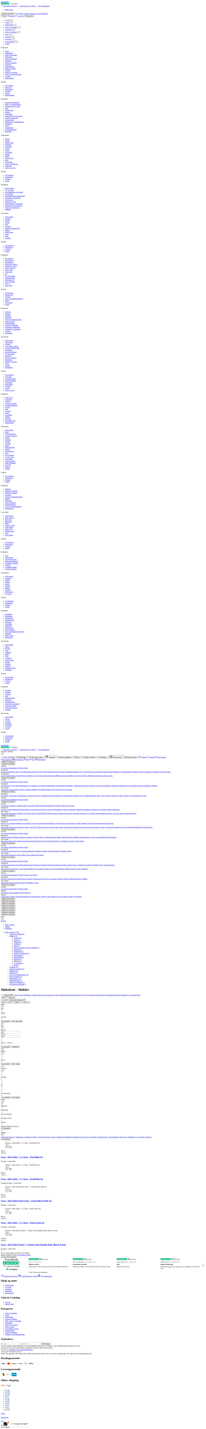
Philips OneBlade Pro (12, 228)
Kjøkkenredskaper (11, 405)
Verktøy (8, 70)
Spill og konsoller (11, 55)
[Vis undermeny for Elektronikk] (15, 25)
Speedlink (8, 725)
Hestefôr (8, 634)
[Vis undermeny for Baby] (10, 34)
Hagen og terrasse (11, 72)
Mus (6, 696)
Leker (7, 51)
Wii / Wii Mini (10, 282)
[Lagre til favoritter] (6, 1147)
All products (9, 85)
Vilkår (3, 1413)
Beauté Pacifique (11, 352)
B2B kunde (9, 10)
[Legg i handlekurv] (10, 1147)
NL (8, 1403)
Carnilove (8, 658)
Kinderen (8, 61)
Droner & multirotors (12, 208)
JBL (6, 225)
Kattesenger (9, 628)
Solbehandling (10, 323)
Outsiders (8, 147)
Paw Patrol (9, 162)
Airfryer (8, 401)
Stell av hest (9, 635)
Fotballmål (8, 114)
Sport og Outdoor (11, 1332)
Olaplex (8, 344)
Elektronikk (9, 53)
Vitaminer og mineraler (13, 329)
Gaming (8, 690)
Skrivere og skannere (12, 704)
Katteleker (8, 624)
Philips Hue (9, 232)
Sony (7, 234)
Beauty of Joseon (11, 362)
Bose (7, 236)
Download (8, 303)
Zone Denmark (10, 434)
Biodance (8, 356)
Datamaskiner (9, 67)
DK (8, 1390)
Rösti (7, 432)
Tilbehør (8, 209)
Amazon (8, 238)
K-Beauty (8, 377)
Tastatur (8, 694)
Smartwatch (9, 200)
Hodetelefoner (10, 698)
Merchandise (9, 78)
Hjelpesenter (9, 1285)
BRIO (7, 156)
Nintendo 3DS (10, 278)
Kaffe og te (9, 398)
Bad (6, 409)
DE (8, 1401)
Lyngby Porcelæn (11, 436)
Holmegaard (9, 451)
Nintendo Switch (11, 266)
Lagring (8, 411)
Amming (8, 495)
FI (8, 1397)
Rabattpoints (9, 1293)
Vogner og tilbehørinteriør (14, 497)
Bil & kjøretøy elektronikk (14, 204)
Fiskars (7, 449)
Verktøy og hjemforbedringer (15, 1334)
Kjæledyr (8, 65)
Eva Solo (8, 594)
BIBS (7, 523)
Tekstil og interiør (11, 493)
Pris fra (3, 1030)
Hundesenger (9, 620)
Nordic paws (9, 660)
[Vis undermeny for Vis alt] (11, 20)
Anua (7, 364)
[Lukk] (2, 754)
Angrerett (8, 1289)
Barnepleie (8, 333)
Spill (6, 108)
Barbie (7, 141)
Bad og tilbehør (10, 503)
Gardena (8, 578)
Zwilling (8, 444)
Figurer (7, 112)
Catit (6, 650)
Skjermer (8, 700)
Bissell (7, 221)
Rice (6, 533)
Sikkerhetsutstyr (10, 505)
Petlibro (7, 666)
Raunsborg (9, 350)
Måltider (8, 489)
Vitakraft (8, 652)
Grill (6, 555)
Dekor (7, 413)
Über (7, 656)
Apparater (8, 399)
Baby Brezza (9, 518)
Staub (7, 445)
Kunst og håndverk (11, 118)
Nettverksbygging (11, 708)
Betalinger (8, 1291)
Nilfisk (7, 580)
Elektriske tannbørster (12, 327)
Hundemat (8, 614)
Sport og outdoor (11, 63)
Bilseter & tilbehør (11, 491)
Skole (7, 126)
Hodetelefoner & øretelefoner (15, 196)
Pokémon (8, 145)
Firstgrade (8, 166)
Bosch (7, 584)
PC (6, 274)
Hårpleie (8, 316)
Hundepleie (9, 618)
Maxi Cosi (8, 529)
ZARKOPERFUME (12, 348)
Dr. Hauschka (9, 354)
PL (8, 1408)
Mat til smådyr (10, 630)
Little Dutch (9, 158)
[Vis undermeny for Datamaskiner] (16, 42)
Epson (7, 719)
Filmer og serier (10, 69)
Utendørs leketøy (11, 130)
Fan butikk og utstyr (12, 1329)
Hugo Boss (9, 342)
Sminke (7, 314)
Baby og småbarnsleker (13, 104)
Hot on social (9, 390)
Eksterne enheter (10, 706)
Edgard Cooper (10, 668)
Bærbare (8, 692)
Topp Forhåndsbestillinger (14, 299)
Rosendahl (8, 459)
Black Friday (9, 1304)
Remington (9, 367)
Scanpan (8, 440)
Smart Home (9, 188)
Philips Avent (9, 531)
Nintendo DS (9, 280)
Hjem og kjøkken (11, 59)
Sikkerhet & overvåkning (13, 206)
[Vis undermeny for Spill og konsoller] (19, 27)
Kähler (7, 469)
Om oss (7, 1302)
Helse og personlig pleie (13, 74)
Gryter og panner (11, 403)
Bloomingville (10, 447)
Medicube (8, 360)
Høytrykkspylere (11, 559)
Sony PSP (8, 286)
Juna (6, 453)
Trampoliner (9, 128)
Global (7, 442)
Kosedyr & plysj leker (12, 106)
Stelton (7, 438)
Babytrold (8, 522)
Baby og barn (9, 925)
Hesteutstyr (9, 637)
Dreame (8, 219)
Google (7, 721)
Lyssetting (8, 415)
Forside (3, 921)
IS (8, 1406)
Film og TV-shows (11, 1325)
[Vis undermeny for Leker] (11, 22)
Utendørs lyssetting (11, 563)
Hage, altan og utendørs (13, 1321)
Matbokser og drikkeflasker (14, 122)
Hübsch (7, 467)
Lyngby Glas (9, 457)
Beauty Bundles (10, 381)
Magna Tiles (9, 143)
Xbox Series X (10, 268)
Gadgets (8, 76)
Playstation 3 (9, 262)
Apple (7, 223)
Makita (7, 588)
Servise (7, 407)
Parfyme (8, 312)
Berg (6, 160)
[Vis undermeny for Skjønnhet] (14, 30)
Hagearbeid (9, 557)
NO (8, 1395)
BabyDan (8, 520)
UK (8, 1393)
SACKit (8, 465)
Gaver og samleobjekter (13, 506)
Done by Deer (10, 525)
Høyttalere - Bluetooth (12, 198)
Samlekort (8, 124)
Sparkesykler (9, 120)
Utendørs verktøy (11, 567)
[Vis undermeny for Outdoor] (12, 37)
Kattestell (8, 626)
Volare (7, 148)
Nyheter (8, 91)
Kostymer (8, 131)
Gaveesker (8, 382)
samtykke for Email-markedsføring (21, 1350)
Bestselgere (9, 89)
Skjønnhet (8, 57)
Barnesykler (9, 110)
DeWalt (7, 586)
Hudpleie (8, 318)
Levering (8, 1287)
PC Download (10, 276)
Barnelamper (9, 508)
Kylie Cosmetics (10, 358)
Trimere (7, 331)
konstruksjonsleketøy (12, 102)
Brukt (7, 301)
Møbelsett (8, 928)
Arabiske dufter (10, 379)
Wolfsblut (8, 670)
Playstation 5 (9, 258)
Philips (7, 230)
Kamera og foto (10, 202)
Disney (7, 150)
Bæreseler (8, 501)
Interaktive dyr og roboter (13, 116)
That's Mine (9, 535)
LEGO (7, 139)
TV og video (9, 190)
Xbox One (8, 270)
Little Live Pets (10, 168)
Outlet (7, 93)
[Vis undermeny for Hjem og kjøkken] (18, 32)
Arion (7, 647)
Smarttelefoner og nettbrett (14, 192)
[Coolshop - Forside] (31, 14)
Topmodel (8, 152)
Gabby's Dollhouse (11, 164)
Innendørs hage (10, 421)
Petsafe (7, 662)
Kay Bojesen (9, 455)
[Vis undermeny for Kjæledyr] (13, 39)
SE (8, 1399)
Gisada (7, 366)
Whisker (8, 664)
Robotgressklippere (11, 561)
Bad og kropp (9, 321)
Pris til (3, 1034)
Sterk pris (8, 87)
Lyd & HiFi (9, 194)
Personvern (4, 1417)
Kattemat (8, 622)
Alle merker (9, 217)
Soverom (8, 419)
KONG (7, 649)
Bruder (7, 154)
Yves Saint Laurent (11, 346)
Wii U (7, 284)
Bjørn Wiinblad (10, 463)
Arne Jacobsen (10, 461)
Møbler (7, 417)
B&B (7, 654)
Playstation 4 (9, 260)
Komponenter (9, 702)
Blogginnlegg (9, 95)
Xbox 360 (8, 272)
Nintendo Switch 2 (11, 264)
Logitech (8, 226)
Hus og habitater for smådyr (14, 632)
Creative (8, 727)
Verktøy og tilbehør (11, 325)
